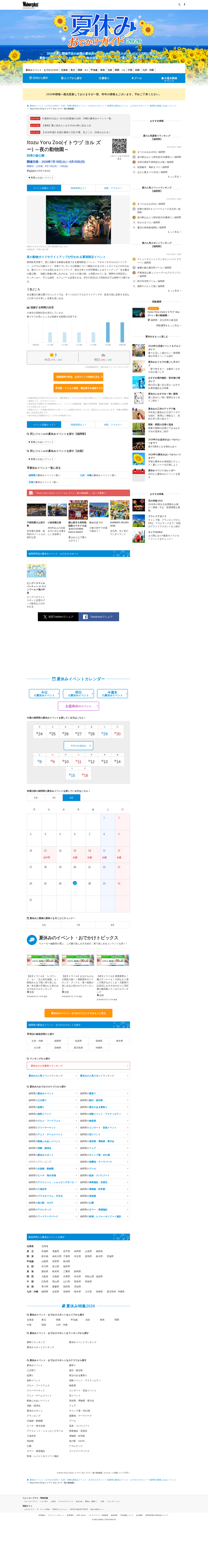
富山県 (55, 1266)
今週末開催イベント (170, 79)
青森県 (55, 1251)
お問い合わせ (81, 1515)
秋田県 (77, 1251)
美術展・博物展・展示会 (81, 1400)
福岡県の (41, 1093)
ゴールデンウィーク (65, 1501)
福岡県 (32, 171)
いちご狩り (44, 1501)
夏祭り (106, 78)
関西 (117, 69)
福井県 (66, 1266)
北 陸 (30, 1266)
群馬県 (88, 1256)
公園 (29, 1445)
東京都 (44, 1256)
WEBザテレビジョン (59, 1509)
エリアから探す (73, 78)
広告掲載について (126, 1515)
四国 (137, 69)
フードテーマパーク (79, 1450)
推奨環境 (70, 1515)
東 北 (30, 1251)
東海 (102, 69)
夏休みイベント (35, 1365)
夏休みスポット (35, 1410)
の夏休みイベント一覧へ (44, 475)
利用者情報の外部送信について (156, 1515)
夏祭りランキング (36, 1342)
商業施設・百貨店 (78, 1430)
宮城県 (44, 1251)
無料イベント (33, 1380)
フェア (72, 1405)
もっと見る (174, 176)
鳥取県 (77, 1281)
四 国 (30, 1286)
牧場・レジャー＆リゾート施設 (43, 1456)
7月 (78, 924)
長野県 (55, 1261)
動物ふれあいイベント (42, 177)
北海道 (64, 69)
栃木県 (99, 1256)
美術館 (30, 1440)
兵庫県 (66, 1276)
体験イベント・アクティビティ (85, 1380)
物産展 (72, 1385)
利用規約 (42, 1515)
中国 (130, 69)
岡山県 (55, 1281)
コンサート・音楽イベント (82, 1390)
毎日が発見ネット (97, 1509)
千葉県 (66, 1256)
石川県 (44, 1266)
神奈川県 (56, 1256)
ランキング (46, 1075)
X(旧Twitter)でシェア (60, 616)
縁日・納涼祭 (76, 1370)
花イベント (74, 1395)
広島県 (44, 1281)
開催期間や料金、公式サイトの (78, 376)
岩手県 (66, 1251)
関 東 (30, 1256)
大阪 (123, 70)
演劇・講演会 (33, 1405)
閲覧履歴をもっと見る (168, 325)
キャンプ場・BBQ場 (79, 1410)
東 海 (30, 1271)
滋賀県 (99, 1276)
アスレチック (76, 1445)
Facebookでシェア (102, 616)
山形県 (88, 1251)
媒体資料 (114, 1515)
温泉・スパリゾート (79, 1425)
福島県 (99, 1251)
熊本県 (119, 1040)
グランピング (33, 1415)
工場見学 (31, 1435)
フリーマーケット (36, 1390)
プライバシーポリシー (56, 1515)
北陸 (110, 69)
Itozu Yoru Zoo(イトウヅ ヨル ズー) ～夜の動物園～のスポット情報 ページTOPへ (94, 1472)
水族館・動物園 (35, 1420)
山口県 (66, 1281)
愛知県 (44, 1271)
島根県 (88, 1281)
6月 (44, 924)
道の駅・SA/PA (77, 1440)
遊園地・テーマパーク (80, 1415)
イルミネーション (113, 1501)
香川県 (44, 1286)
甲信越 (94, 69)
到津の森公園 (35, 155)
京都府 (55, 1276)
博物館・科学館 (77, 1435)
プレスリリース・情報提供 (98, 1515)
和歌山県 (89, 1276)
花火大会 (79, 1501)
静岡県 (77, 1271)
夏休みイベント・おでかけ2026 (42, 69)
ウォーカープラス (30, 1501)
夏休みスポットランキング (40, 1347)
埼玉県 (77, 1256)
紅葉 (102, 1501)
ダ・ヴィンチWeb (43, 1509)
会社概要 (139, 1515)
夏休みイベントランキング (82, 1342)
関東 (80, 69)
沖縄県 (99, 1047)
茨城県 (110, 1256)
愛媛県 (55, 1286)
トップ (43, 188)
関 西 (30, 1276)
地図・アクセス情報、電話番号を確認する (79, 388)
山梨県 (44, 1261)
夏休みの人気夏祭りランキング (47, 1065)
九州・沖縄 (148, 69)
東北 (73, 69)
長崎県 (99, 1040)
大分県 (37, 1047)
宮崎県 (57, 1047)
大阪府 (44, 1276)
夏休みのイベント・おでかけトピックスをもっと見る (78, 1013)
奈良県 (77, 1276)
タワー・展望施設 (36, 1450)
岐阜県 (55, 1271)
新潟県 (66, 1261)
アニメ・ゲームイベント (39, 1395)
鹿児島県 (78, 1047)
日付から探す (40, 78)
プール (138, 78)
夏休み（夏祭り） (91, 1501)
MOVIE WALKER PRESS (79, 1509)
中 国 (30, 1281)
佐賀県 (78, 1040)
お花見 (53, 1501)
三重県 (66, 1271)
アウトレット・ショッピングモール (45, 1430)
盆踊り (30, 1375)
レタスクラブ (29, 1509)
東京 (86, 70)
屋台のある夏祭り (78, 1375)
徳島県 (66, 1286)
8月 (112, 924)
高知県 (77, 1286)
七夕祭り (31, 1370)
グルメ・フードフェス (38, 1385)
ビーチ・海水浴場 (36, 1425)
